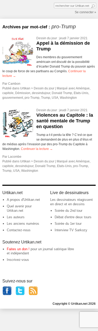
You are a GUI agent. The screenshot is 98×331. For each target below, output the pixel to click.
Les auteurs (16, 217)
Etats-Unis (81, 93)
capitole (8, 93)
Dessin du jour (46, 38)
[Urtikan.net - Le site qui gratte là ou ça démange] (21, 9)
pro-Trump (32, 98)
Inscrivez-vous (18, 260)
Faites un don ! (18, 249)
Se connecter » (85, 12)
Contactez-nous (19, 230)
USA (55, 98)
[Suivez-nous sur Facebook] (7, 294)
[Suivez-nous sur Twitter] (20, 294)
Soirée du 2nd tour (68, 211)
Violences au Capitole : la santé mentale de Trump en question (64, 120)
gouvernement (12, 98)
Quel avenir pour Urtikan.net (19, 208)
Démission (22, 93)
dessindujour (41, 93)
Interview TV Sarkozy (71, 230)
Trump (45, 98)
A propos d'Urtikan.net (23, 200)
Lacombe (14, 156)
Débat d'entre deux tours (73, 217)
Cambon (14, 83)
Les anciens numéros (23, 224)
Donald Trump (62, 93)
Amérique (83, 88)
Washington (68, 98)
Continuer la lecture (37, 149)
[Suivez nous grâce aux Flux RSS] (33, 294)
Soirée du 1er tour (68, 224)
